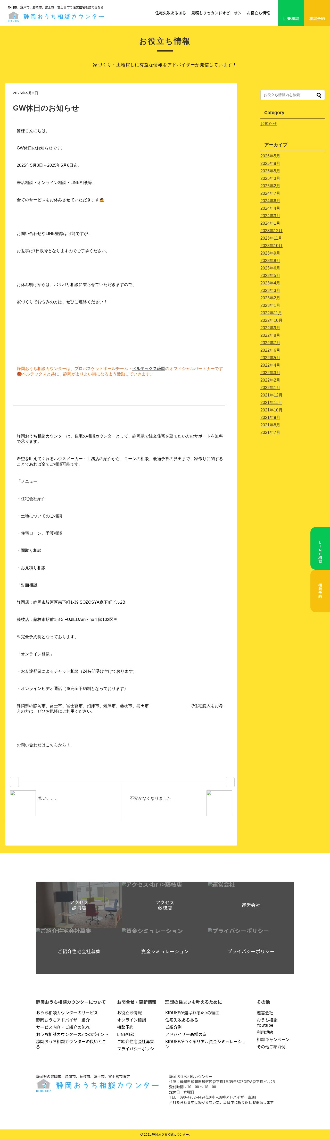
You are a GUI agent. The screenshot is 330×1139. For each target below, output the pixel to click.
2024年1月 (270, 223)
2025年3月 (270, 178)
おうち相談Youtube (267, 1022)
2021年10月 (271, 410)
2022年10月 (271, 320)
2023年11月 (271, 238)
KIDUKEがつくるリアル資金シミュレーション (205, 1044)
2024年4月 (270, 208)
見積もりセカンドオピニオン (216, 12)
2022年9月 (270, 328)
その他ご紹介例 (271, 1046)
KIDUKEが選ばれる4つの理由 (192, 1012)
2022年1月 (270, 387)
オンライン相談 (131, 1020)
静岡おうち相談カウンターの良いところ (71, 1044)
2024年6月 (270, 201)
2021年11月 (271, 402)
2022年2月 (270, 380)
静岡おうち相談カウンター (170, 1134)
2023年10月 (271, 245)
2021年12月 (271, 395)
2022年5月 (270, 358)
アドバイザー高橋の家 (186, 1034)
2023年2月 (270, 298)
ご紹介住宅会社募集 (135, 1041)
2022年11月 (271, 313)
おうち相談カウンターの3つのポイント (72, 1034)
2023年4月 (270, 283)
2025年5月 (270, 171)
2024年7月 (270, 193)
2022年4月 (270, 365)
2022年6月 (270, 350)
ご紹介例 (173, 1027)
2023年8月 (270, 260)
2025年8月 (270, 163)
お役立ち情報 (258, 12)
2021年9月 (270, 417)
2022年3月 (270, 372)
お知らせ (268, 123)
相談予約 (317, 18)
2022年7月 (270, 343)
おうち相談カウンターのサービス (67, 1012)
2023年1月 (270, 305)
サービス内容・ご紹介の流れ (63, 1027)
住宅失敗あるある (170, 12)
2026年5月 (270, 156)
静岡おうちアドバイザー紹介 (63, 1020)
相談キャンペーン (273, 1039)
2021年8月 (270, 425)
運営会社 (265, 1012)
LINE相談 (291, 18)
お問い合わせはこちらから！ (43, 745)
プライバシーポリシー (135, 1051)
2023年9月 (270, 253)
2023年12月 (271, 231)
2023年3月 (270, 290)
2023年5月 (270, 275)
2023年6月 (270, 268)
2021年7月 (270, 432)
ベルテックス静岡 (148, 368)
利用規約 (265, 1032)
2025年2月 (270, 186)
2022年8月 (270, 335)
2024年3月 (270, 216)
